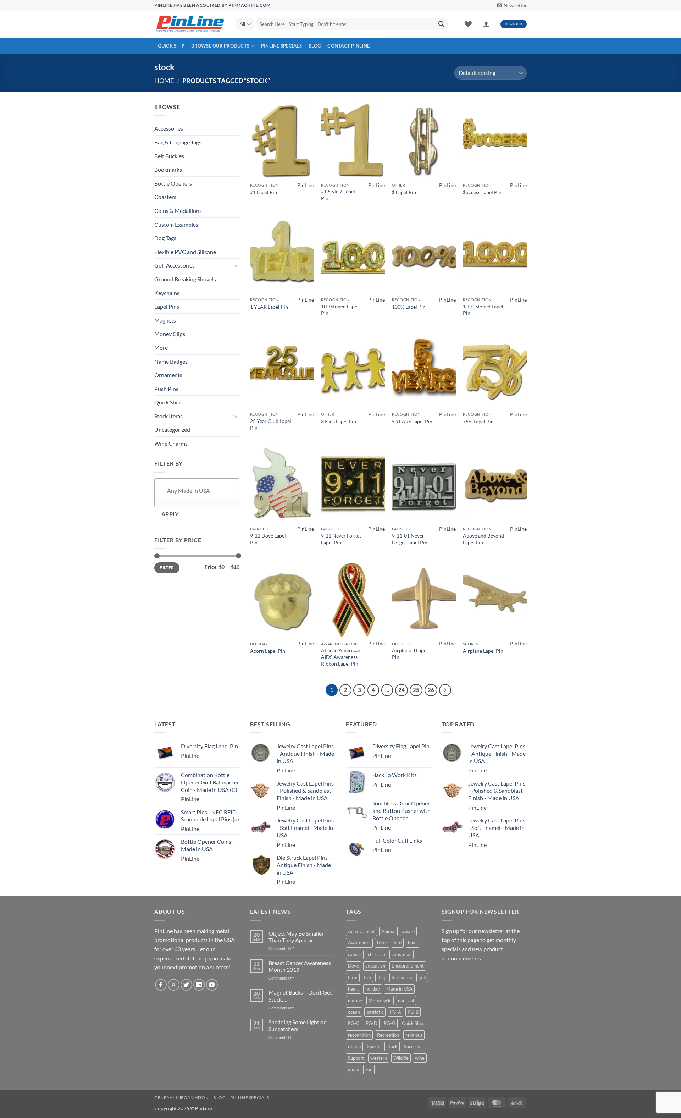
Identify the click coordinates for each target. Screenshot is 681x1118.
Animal (388, 931)
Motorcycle (380, 1000)
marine (355, 1000)
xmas (353, 1069)
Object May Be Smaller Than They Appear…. (296, 936)
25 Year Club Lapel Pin (270, 424)
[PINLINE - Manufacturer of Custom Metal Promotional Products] (189, 24)
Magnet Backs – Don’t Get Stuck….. (300, 995)
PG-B (413, 1012)
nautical (406, 1000)
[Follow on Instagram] (173, 985)
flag (381, 977)
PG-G (389, 1023)
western (378, 1058)
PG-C (353, 1023)
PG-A (395, 1012)
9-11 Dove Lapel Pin (268, 539)
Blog (315, 46)
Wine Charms (171, 443)
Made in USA (399, 989)
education (375, 966)
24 (401, 690)
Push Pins (166, 388)
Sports (373, 1046)
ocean (354, 1012)
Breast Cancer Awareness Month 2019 (299, 966)
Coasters (165, 196)
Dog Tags (165, 238)
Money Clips (169, 333)
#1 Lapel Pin (263, 192)
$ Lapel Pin (404, 192)
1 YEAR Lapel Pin (269, 307)
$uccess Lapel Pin (482, 192)
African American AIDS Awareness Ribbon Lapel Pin (340, 656)
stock (392, 1046)
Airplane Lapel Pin (483, 651)
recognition (359, 1035)
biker (382, 943)
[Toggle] (235, 265)
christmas (401, 954)
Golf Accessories (174, 265)
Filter (167, 567)
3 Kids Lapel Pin (338, 421)
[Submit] (441, 24)
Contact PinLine (348, 46)
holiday (372, 989)
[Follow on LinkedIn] (199, 985)
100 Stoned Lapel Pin (340, 309)
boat (412, 943)
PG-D (371, 1023)
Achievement (361, 931)
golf (422, 977)
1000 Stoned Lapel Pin (483, 309)
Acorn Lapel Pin (267, 651)
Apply (170, 514)
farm (353, 977)
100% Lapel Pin (409, 307)
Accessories (168, 128)
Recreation (388, 1035)
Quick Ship (171, 46)
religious (413, 1035)
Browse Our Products (220, 46)
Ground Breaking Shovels (185, 279)
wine (420, 1058)
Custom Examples (176, 224)
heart (353, 989)
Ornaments (168, 374)
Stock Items (168, 416)
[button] (512, 5)
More (161, 347)
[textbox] (205, 491)
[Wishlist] (468, 24)
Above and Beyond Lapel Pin (483, 539)
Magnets (165, 320)
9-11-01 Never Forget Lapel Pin (409, 539)
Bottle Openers (173, 183)
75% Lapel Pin (478, 421)
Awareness (359, 943)
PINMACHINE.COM (249, 5)
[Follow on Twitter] (186, 985)
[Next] (445, 690)
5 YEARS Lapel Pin (412, 421)
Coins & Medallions (178, 210)
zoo (368, 1069)
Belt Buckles (169, 156)
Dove (353, 966)
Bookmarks (168, 169)
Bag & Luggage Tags (177, 142)
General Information (181, 1097)
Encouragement (408, 966)
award (408, 931)
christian (376, 954)
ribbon (354, 1046)
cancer (354, 954)
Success (412, 1046)
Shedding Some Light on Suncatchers (297, 1025)
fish (367, 977)
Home (164, 80)
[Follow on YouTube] (212, 985)
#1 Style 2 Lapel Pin (338, 194)
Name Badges (171, 361)
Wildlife (401, 1058)
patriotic (374, 1012)
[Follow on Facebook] (161, 985)
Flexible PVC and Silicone (185, 251)
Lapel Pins (166, 306)
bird (398, 943)
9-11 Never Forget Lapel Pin (341, 539)
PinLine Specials (281, 46)
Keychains (166, 293)
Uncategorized (172, 429)
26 (431, 690)
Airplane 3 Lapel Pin (410, 653)
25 (416, 690)
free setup (402, 977)
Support (356, 1058)
